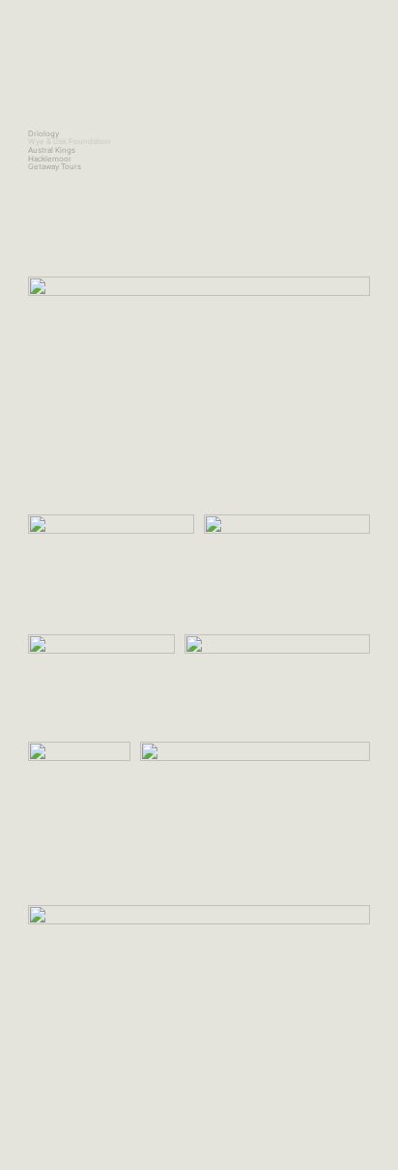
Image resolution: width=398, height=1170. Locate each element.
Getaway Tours (54, 166)
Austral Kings (51, 150)
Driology (43, 133)
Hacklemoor (49, 158)
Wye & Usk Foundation (69, 141)
